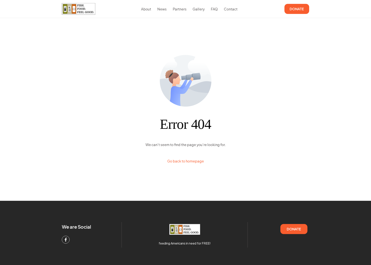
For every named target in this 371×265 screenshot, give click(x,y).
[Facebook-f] (66, 240)
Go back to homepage (185, 161)
